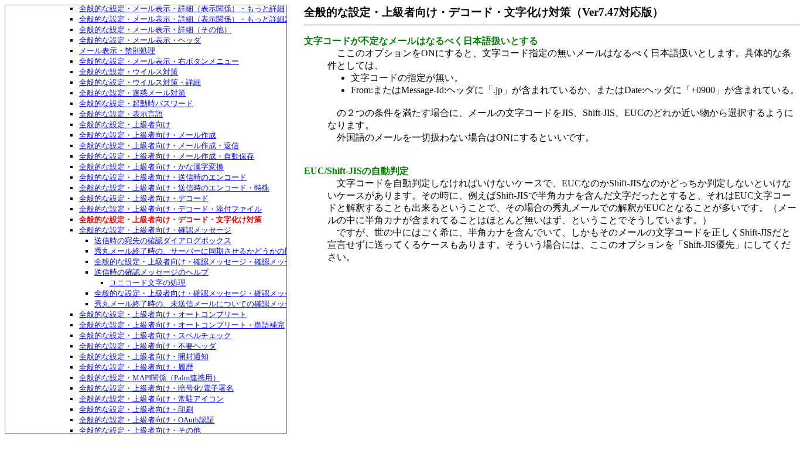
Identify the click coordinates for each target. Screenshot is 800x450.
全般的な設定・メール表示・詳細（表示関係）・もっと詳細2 (184, 19)
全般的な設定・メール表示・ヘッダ (140, 40)
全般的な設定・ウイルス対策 (128, 71)
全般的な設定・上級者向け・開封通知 (143, 356)
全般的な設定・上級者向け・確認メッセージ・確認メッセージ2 (203, 261)
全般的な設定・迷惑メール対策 (132, 92)
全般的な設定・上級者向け (124, 124)
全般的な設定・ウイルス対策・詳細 (140, 82)
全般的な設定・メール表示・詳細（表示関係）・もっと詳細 (182, 8)
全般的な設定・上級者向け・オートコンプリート (163, 314)
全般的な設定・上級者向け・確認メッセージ (155, 230)
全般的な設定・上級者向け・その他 (140, 430)
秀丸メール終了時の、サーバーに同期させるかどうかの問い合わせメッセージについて (242, 251)
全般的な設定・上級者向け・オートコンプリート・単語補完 (182, 325)
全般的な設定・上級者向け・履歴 (136, 367)
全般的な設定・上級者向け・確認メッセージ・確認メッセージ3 (203, 293)
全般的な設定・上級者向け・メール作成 (147, 135)
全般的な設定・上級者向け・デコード (143, 198)
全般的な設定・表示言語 (121, 114)
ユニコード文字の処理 (148, 282)
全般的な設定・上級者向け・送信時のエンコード (163, 177)
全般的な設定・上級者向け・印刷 (136, 409)
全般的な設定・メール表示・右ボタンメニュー (159, 61)
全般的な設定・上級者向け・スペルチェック (155, 335)
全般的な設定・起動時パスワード (136, 103)
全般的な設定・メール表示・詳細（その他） (155, 29)
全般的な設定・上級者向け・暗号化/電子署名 (156, 388)
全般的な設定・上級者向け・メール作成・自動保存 (166, 156)
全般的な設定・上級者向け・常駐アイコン (151, 398)
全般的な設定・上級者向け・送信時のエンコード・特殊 (174, 187)
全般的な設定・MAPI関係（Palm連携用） (149, 377)
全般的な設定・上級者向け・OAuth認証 (146, 419)
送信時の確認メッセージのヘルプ (151, 272)
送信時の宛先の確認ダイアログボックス (162, 240)
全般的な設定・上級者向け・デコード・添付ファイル (170, 208)
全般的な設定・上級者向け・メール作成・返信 (159, 145)
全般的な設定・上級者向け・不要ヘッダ (147, 346)
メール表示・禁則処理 (117, 50)
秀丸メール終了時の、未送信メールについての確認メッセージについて (216, 303)
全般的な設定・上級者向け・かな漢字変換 (151, 166)
